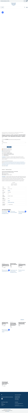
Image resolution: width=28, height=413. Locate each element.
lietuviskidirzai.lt (9, 409)
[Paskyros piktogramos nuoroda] (26, 7)
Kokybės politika (3, 404)
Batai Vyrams (6, 132)
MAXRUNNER (3, 176)
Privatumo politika (17, 399)
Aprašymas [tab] (3, 169)
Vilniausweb (8, 411)
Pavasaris (9, 202)
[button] (24, 7)
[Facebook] (2, 398)
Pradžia (3, 132)
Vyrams (9, 200)
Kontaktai (2, 405)
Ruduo (11, 202)
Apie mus (2, 403)
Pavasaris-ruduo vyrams (11, 132)
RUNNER (9, 190)
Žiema (13, 202)
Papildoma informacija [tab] (8, 169)
